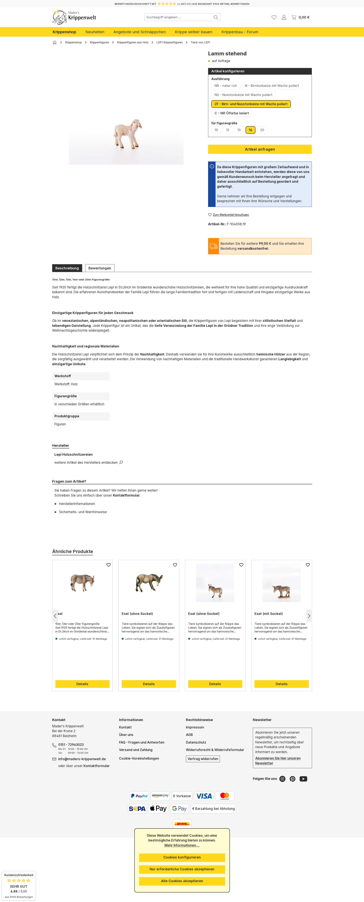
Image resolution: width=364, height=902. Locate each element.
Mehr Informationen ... (182, 845)
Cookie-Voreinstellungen (139, 758)
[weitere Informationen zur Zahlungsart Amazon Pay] (160, 796)
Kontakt (125, 727)
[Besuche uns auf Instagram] (282, 779)
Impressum (195, 727)
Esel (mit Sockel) (269, 614)
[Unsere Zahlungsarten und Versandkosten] (182, 824)
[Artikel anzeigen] (82, 583)
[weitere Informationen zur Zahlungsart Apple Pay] (158, 808)
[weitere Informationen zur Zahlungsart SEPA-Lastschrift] (137, 808)
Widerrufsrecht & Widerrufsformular (215, 750)
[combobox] (177, 17)
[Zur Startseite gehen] (74, 17)
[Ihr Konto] (284, 17)
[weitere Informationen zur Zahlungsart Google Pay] (179, 808)
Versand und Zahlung (135, 750)
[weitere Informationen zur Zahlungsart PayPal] (139, 796)
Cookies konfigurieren (182, 857)
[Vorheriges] (55, 616)
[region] (126, 113)
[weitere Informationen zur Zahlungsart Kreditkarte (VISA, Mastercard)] (203, 796)
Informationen (131, 720)
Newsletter (262, 720)
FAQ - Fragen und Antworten (141, 742)
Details (82, 684)
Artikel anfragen (260, 149)
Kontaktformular (126, 495)
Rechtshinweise (199, 720)
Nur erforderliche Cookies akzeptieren (182, 869)
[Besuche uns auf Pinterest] (293, 779)
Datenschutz (196, 742)
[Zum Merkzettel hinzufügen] (109, 565)
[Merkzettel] (274, 17)
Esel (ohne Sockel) (137, 614)
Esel (58, 614)
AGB (189, 735)
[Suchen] (216, 17)
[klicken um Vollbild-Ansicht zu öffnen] (126, 107)
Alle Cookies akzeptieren (182, 881)
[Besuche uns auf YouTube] (303, 779)
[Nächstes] (309, 616)
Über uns (126, 735)
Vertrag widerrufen (203, 759)
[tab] (67, 268)
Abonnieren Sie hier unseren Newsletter (278, 760)
